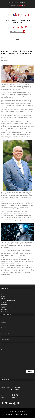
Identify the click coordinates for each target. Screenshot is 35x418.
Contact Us (14, 397)
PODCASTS (4, 304)
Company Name (5, 339)
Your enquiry (4, 349)
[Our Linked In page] (18, 27)
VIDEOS (3, 302)
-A (19, 5)
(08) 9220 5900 (13, 2)
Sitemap (26, 414)
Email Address (5, 333)
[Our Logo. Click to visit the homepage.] (17, 14)
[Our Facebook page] (9, 27)
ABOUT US (4, 308)
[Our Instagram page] (25, 27)
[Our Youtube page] (22, 27)
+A (22, 5)
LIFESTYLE (4, 306)
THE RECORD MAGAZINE (8, 300)
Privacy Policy (18, 414)
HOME (3, 296)
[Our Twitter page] (14, 27)
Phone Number (5, 328)
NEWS (3, 298)
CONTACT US (5, 311)
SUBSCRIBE (4, 309)
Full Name (4, 322)
